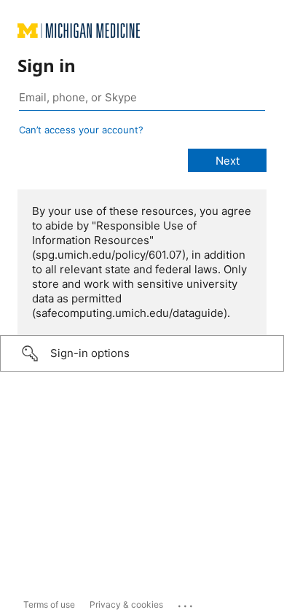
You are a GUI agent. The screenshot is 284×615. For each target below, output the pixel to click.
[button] (142, 353)
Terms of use (49, 604)
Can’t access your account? (81, 130)
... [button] (186, 602)
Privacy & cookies (126, 604)
